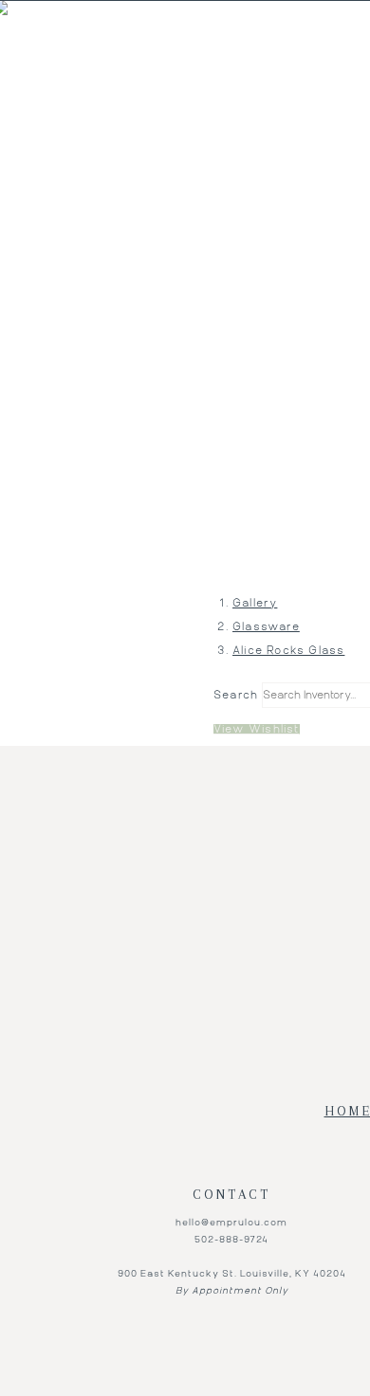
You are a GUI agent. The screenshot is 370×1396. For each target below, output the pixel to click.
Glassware (266, 627)
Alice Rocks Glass (288, 650)
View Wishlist (256, 729)
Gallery (254, 603)
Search (235, 695)
